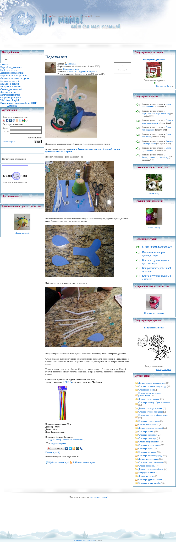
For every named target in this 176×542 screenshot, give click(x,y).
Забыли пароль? (9, 141)
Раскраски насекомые (154, 366)
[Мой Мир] (77, 448)
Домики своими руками (154, 80)
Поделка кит (95, 16)
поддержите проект (98, 497)
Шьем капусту (154, 227)
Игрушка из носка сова (154, 313)
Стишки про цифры (146, 466)
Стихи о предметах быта (148, 442)
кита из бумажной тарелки (107, 149)
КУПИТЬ (67, 382)
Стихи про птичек (146, 431)
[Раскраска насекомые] (154, 363)
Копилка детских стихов (152, 104)
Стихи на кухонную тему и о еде (152, 386)
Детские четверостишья (148, 459)
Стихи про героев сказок (149, 421)
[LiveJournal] (81, 448)
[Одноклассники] (74, 448)
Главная (45, 16)
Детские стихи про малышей (150, 428)
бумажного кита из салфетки (58, 151)
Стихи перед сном (146, 390)
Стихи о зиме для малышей (157, 121)
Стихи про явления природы (150, 455)
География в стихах (146, 472)
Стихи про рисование (147, 452)
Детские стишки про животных (151, 383)
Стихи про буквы (145, 448)
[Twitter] (70, 448)
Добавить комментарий (59, 462)
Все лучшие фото (163, 86)
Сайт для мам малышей (84, 540)
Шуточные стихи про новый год (156, 113)
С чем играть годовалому (157, 246)
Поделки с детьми (79, 16)
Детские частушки (146, 476)
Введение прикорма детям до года (154, 254)
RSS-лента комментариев (84, 462)
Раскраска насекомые (154, 328)
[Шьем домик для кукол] (154, 78)
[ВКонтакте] (67, 448)
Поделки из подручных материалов (82, 71)
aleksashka (72, 64)
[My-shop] (15, 190)
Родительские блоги (60, 16)
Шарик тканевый (22, 233)
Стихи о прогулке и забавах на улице (154, 415)
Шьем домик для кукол (154, 59)
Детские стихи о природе (149, 399)
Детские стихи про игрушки (150, 408)
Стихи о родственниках (148, 424)
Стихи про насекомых (147, 435)
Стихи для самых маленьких (150, 462)
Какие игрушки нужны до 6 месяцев (155, 262)
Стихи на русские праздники (150, 412)
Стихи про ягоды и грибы (149, 483)
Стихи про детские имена (149, 445)
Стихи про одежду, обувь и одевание (154, 402)
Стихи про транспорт (147, 438)
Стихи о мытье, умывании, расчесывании (149, 394)
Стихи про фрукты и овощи (150, 479)
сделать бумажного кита (81, 149)
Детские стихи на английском (150, 469)
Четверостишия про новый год (155, 157)
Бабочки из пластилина (72, 439)
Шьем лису (154, 193)
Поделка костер (54, 439)
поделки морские (58, 443)
